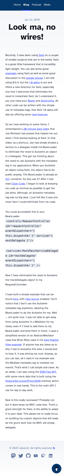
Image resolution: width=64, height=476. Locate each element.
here (15, 299)
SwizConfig (47, 101)
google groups (34, 78)
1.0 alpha (34, 82)
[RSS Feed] (54, 448)
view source (32, 299)
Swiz (41, 55)
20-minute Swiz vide (35, 129)
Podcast (36, 4)
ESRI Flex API (48, 372)
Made (47, 4)
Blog (26, 4)
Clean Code (18, 183)
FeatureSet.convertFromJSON (23, 381)
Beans (31, 101)
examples (10, 73)
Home (17, 4)
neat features (39, 114)
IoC (7, 179)
